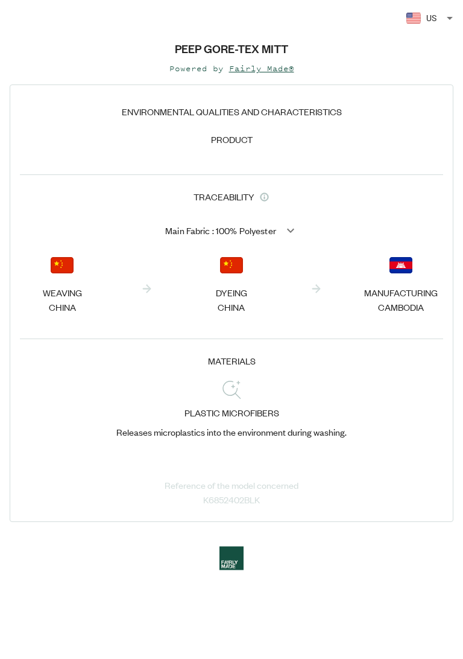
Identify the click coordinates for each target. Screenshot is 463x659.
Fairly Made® (261, 68)
